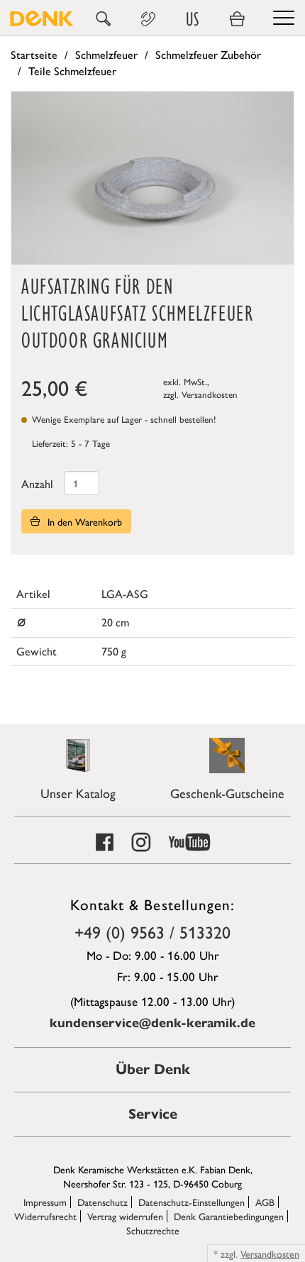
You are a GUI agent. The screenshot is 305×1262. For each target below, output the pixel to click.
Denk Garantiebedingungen (229, 1216)
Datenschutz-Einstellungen (191, 1202)
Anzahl (37, 483)
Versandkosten (210, 394)
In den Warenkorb (83, 521)
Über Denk (153, 1069)
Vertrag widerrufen (125, 1216)
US (192, 19)
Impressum (45, 1202)
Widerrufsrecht (45, 1216)
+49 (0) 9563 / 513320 (152, 931)
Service (152, 1114)
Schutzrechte (152, 1230)
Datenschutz (102, 1202)
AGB (264, 1202)
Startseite (34, 54)
